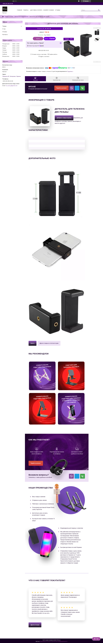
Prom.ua (58, 640)
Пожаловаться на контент (46, 641)
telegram (77, 88)
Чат (97, 638)
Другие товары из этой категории (49, 343)
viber (71, 88)
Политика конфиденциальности (60, 641)
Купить (38, 38)
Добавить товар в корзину (62, 116)
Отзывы (57, 10)
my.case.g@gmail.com (11, 85)
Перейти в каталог (61, 88)
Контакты (5, 34)
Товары (25, 10)
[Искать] (99, 10)
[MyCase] (4, 9)
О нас (4, 29)
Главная (19, 10)
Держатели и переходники (21, 16)
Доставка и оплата (36, 10)
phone (82, 88)
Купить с (47, 38)
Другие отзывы (35, 624)
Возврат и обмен (48, 10)
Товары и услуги (9, 16)
